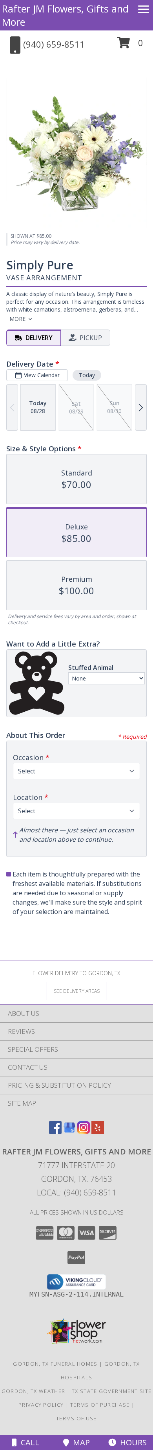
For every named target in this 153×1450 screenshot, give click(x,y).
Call (28, 1442)
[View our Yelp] (97, 1131)
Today (87, 375)
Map (79, 1442)
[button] (130, 45)
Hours (131, 1442)
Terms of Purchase (99, 1404)
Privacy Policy (41, 1404)
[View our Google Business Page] (69, 1131)
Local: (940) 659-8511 (76, 1192)
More (17, 318)
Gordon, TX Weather (33, 1391)
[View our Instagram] (83, 1131)
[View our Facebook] (55, 1131)
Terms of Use (76, 1418)
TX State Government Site (111, 1391)
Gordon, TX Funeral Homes (55, 1363)
